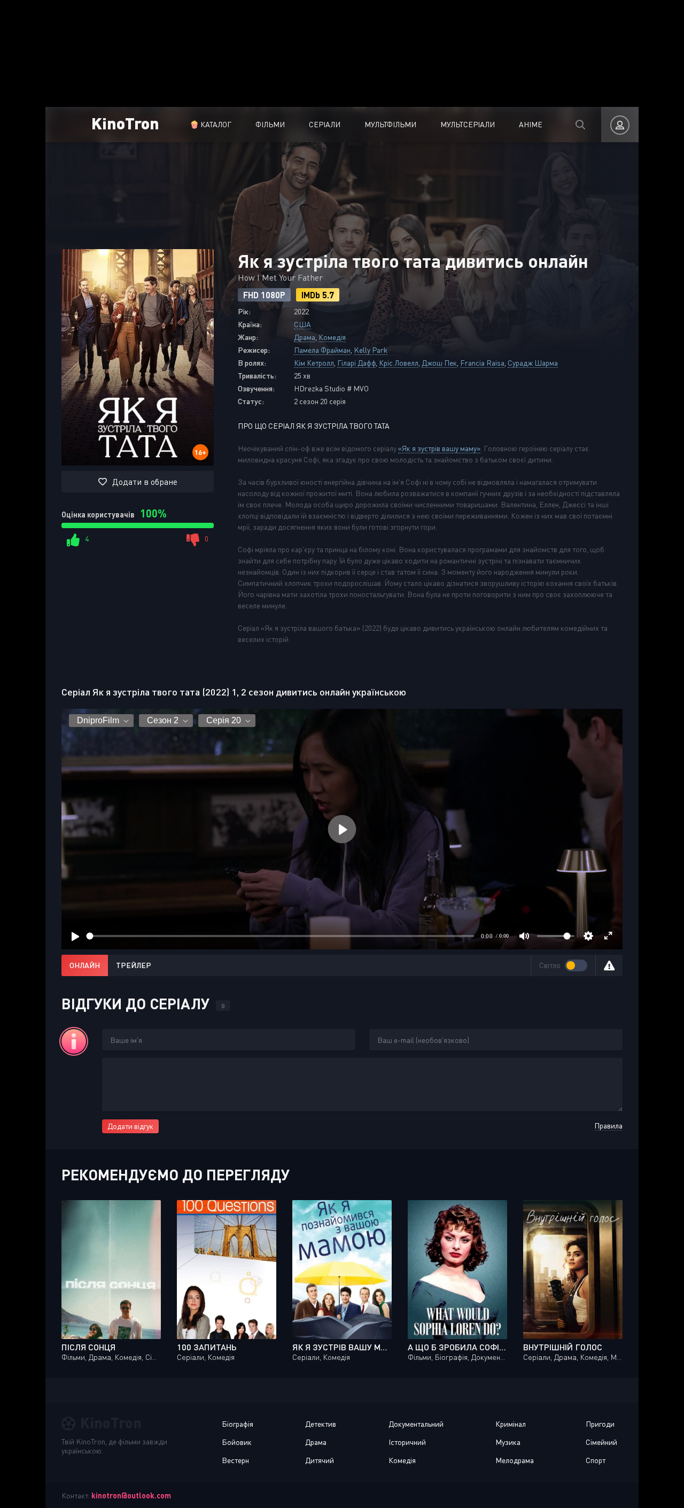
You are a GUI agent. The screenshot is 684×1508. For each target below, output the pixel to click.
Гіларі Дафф (356, 362)
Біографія (237, 1423)
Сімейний (601, 1442)
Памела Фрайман (322, 349)
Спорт (595, 1460)
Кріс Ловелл (398, 362)
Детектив (320, 1423)
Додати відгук (130, 1126)
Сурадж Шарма (533, 362)
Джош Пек (439, 362)
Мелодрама (514, 1460)
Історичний (407, 1442)
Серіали (324, 124)
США (302, 324)
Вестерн (235, 1460)
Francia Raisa (482, 362)
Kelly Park (370, 349)
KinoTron (125, 123)
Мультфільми (390, 124)
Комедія (332, 337)
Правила (608, 1125)
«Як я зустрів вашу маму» (439, 448)
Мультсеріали (467, 124)
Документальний (416, 1423)
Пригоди (600, 1423)
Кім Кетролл (314, 362)
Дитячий (319, 1460)
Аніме (530, 124)
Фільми (270, 124)
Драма (304, 337)
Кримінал (510, 1423)
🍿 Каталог (210, 124)
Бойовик (237, 1442)
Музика (507, 1442)
